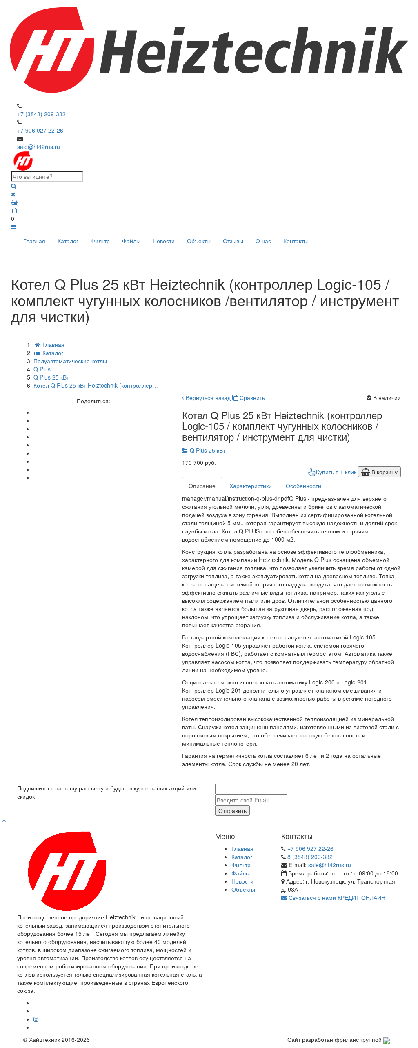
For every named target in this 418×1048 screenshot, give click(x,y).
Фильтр (100, 241)
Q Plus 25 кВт (206, 450)
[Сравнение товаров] (209, 210)
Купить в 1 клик (336, 472)
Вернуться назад (207, 397)
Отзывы (233, 241)
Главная (34, 241)
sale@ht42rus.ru (38, 146)
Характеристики (250, 486)
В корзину (384, 472)
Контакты (295, 241)
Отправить (232, 810)
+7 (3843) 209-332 (41, 114)
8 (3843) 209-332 (310, 857)
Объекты (199, 241)
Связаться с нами (311, 897)
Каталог (68, 241)
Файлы (131, 241)
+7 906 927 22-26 (40, 130)
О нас (263, 241)
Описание (202, 486)
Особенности (303, 486)
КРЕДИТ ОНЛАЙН (361, 897)
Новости (164, 241)
